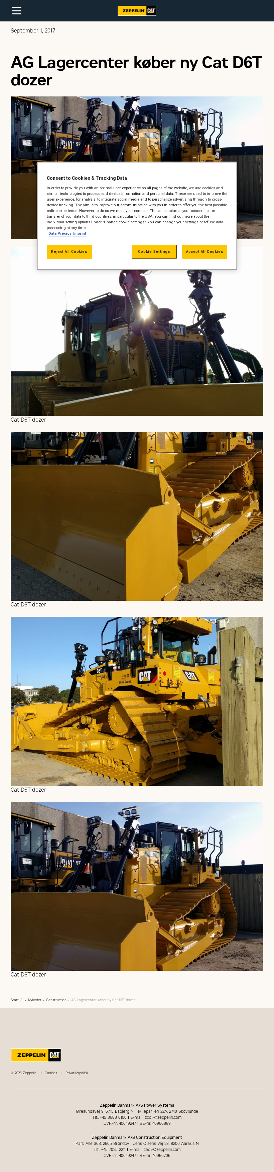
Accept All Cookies (204, 251)
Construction (56, 1000)
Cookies (51, 1073)
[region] (137, 216)
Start (15, 1000)
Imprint (79, 233)
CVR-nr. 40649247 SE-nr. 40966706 (137, 1155)
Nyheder (34, 1000)
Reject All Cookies (69, 251)
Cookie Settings (154, 251)
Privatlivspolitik (76, 1073)
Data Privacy (60, 233)
